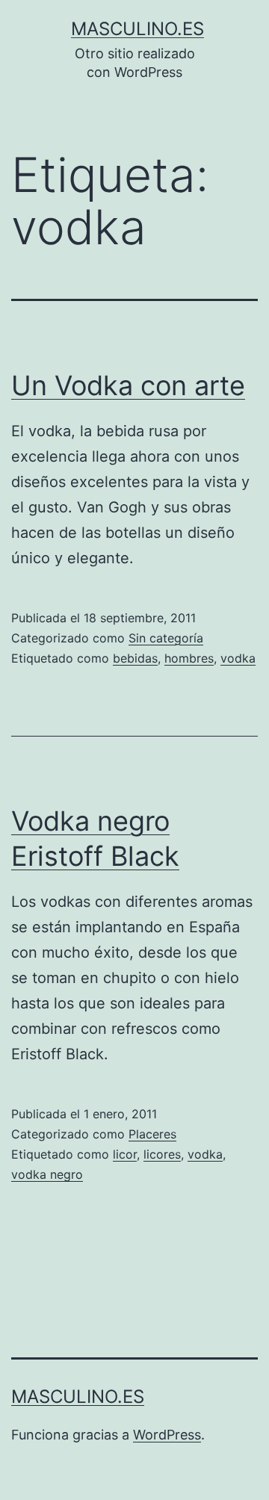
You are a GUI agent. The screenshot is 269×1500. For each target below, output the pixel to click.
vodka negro (47, 1174)
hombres (189, 658)
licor (125, 1154)
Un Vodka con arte (128, 385)
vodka (238, 658)
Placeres (152, 1133)
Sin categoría (166, 637)
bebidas (135, 658)
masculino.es (137, 29)
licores (162, 1154)
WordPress (167, 1434)
